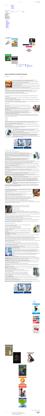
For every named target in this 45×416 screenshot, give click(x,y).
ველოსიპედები (20, 66)
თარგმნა (7, 24)
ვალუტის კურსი (7, 23)
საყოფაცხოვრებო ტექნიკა (21, 64)
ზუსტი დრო (7, 21)
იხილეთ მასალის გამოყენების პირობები (16, 414)
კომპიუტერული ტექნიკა (29, 65)
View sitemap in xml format (22, 415)
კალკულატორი (7, 22)
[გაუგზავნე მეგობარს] (5, 75)
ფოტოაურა (12, 8)
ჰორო (34, 301)
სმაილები (7, 26)
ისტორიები (12, 6)
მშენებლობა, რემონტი (20, 65)
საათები (28, 64)
